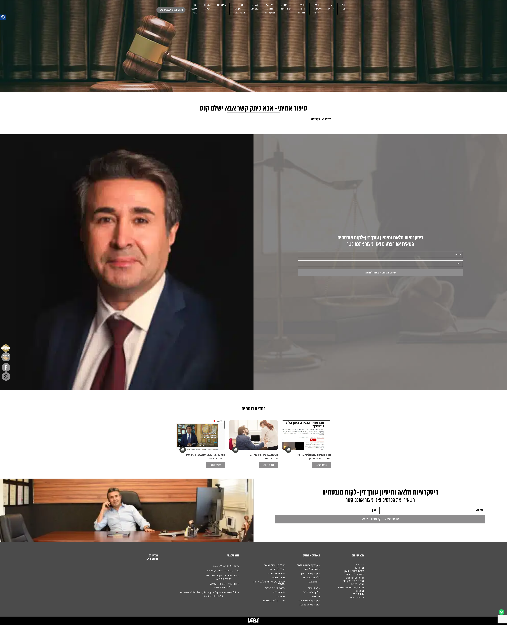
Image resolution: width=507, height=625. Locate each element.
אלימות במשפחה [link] (311, 577)
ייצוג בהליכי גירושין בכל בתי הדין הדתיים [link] (269, 583)
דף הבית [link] (359, 564)
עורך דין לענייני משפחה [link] (308, 565)
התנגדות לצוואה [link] (312, 569)
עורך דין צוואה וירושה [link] (274, 565)
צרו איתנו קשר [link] (356, 597)
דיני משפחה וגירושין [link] (317, 8)
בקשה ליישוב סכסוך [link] (275, 588)
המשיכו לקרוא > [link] (321, 465)
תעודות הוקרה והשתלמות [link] (239, 8)
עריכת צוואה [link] (314, 588)
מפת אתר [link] (280, 596)
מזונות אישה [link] (278, 577)
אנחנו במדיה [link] (357, 584)
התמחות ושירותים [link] (355, 577)
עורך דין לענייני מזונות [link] (309, 600)
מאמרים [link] (221, 4)
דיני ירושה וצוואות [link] (302, 8)
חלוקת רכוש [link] (279, 592)
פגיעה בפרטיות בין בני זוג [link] (264, 455)
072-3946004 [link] (165, 9)
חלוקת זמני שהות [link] (276, 573)
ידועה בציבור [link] (313, 581)
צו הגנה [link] (316, 596)
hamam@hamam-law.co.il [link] (219, 570)
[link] (159, 9)
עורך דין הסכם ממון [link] (310, 573)
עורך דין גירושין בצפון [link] (309, 604)
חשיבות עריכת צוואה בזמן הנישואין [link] (205, 455)
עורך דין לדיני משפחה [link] (274, 600)
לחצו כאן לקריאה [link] (321, 119)
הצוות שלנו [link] (358, 594)
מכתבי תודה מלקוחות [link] (270, 8)
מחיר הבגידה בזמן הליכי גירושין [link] (314, 455)
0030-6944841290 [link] (213, 595)
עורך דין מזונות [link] (277, 569)
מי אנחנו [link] (359, 567)
